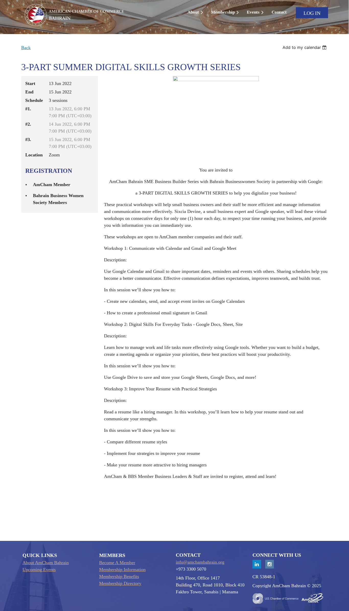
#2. (28, 124)
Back (26, 47)
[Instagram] (269, 564)
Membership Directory (120, 583)
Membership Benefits (119, 576)
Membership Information (122, 569)
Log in (312, 13)
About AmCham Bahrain (45, 562)
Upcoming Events (39, 569)
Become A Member (117, 562)
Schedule (34, 100)
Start (30, 83)
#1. (28, 108)
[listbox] (305, 47)
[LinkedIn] (256, 564)
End (29, 91)
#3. (28, 139)
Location (34, 154)
